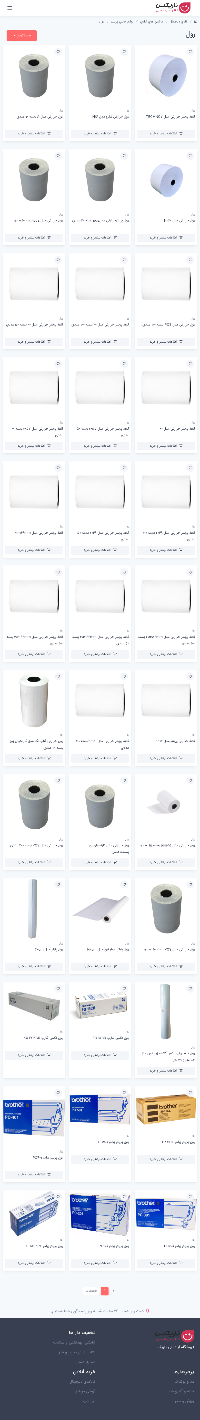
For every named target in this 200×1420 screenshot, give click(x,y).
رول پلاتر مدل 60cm (49, 950)
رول (101, 21)
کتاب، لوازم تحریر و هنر (77, 1352)
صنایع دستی (85, 1362)
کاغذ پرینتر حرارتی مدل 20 (177, 429)
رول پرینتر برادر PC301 (179, 1246)
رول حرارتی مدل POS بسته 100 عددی (168, 325)
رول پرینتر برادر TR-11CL (178, 1142)
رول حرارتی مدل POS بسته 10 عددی (169, 950)
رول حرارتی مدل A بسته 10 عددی (40, 117)
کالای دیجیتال (178, 21)
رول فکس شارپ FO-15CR (110, 1038)
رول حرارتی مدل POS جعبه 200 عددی (36, 845)
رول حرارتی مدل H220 (179, 221)
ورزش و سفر (184, 1401)
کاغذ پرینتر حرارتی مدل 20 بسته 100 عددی (100, 325)
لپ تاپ (89, 1401)
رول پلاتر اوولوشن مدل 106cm (108, 950)
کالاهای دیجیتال (82, 1381)
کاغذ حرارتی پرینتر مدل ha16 (175, 741)
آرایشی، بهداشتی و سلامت (74, 1342)
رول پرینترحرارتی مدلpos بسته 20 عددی (100, 221)
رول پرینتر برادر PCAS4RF (44, 1246)
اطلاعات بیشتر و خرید (163, 133)
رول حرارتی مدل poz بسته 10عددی (38, 221)
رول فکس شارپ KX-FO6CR (43, 1038)
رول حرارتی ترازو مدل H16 (110, 117)
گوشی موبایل (85, 1391)
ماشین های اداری (151, 21)
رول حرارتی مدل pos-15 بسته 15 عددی (167, 845)
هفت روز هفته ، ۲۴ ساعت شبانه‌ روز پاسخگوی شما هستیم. (97, 1311)
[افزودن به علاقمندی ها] (190, 52)
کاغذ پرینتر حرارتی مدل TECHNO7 (170, 117)
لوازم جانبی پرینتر (122, 21)
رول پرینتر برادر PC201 (114, 1246)
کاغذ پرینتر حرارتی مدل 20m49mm (38, 533)
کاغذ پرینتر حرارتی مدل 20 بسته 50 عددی (34, 325)
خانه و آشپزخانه (181, 1391)
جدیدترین (23, 36)
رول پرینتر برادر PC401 (47, 1158)
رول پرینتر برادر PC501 (113, 1142)
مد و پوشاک (184, 1381)
